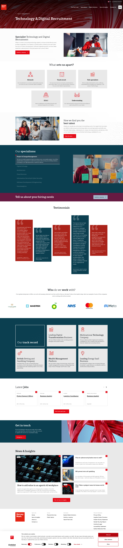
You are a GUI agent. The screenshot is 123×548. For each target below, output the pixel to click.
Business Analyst (46, 396)
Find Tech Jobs (74, 7)
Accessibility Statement (100, 526)
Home (33, 515)
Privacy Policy (97, 515)
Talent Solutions (93, 7)
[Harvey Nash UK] (3, 7)
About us (34, 519)
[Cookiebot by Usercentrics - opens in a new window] (12, 545)
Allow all (108, 534)
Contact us (34, 522)
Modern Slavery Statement (101, 519)
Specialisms (84, 7)
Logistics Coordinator (71, 396)
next (107, 387)
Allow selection (108, 539)
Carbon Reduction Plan (100, 528)
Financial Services (51, 515)
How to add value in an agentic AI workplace (37, 485)
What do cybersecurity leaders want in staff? (88, 458)
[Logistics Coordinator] (83, 392)
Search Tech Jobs (67, 519)
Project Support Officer (25, 396)
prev (103, 387)
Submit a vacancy (68, 517)
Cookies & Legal (98, 524)
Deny (108, 544)
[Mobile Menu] (120, 7)
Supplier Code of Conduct (100, 517)
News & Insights (104, 7)
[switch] (44, 544)
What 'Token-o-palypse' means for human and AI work (89, 486)
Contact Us (113, 7)
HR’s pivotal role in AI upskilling (85, 471)
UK (110, 1)
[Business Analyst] (60, 392)
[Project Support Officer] (36, 392)
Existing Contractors (118, 1)
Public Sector (50, 517)
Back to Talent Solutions (24, 13)
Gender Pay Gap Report (100, 522)
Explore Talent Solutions (69, 515)
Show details (77, 544)
